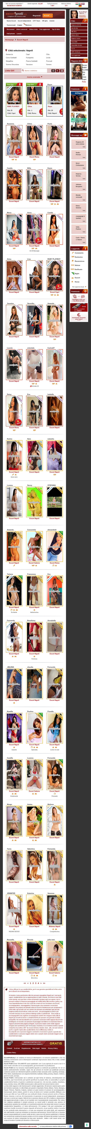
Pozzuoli (49, 61)
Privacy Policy (53, 1048)
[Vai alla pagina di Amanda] (54, 320)
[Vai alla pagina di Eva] (34, 411)
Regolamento (26, 1048)
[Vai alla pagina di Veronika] (34, 320)
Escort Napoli (22, 40)
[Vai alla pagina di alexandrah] (54, 546)
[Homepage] (17, 13)
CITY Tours (36, 21)
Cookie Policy (11, 1052)
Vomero (48, 64)
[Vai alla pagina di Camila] (14, 184)
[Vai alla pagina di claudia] (34, 683)
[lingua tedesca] (80, 6)
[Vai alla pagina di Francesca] (34, 590)
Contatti (9, 1048)
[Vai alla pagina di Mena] (14, 229)
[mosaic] (53, 70)
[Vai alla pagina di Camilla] (14, 774)
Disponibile (74, 42)
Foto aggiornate (44, 29)
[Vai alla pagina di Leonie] (14, 364)
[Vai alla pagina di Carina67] (54, 364)
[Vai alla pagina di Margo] (14, 821)
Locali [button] (19, 33)
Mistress (29, 25)
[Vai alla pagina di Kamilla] (14, 728)
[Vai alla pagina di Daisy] (14, 411)
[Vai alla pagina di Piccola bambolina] (34, 956)
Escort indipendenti (24, 21)
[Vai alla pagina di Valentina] (34, 865)
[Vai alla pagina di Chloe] (34, 140)
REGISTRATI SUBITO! (14, 5)
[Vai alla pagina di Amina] (34, 821)
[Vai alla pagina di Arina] (14, 275)
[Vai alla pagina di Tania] (14, 865)
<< (25, 983)
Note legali (36, 1048)
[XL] (57, 70)
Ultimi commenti (21, 29)
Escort (14, 157)
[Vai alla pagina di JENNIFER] (14, 910)
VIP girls (45, 21)
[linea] (62, 70)
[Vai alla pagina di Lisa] (34, 275)
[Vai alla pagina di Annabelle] (54, 637)
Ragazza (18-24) (76, 25)
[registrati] (79, 14)
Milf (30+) (74, 31)
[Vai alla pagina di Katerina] (34, 910)
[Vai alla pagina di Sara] (34, 455)
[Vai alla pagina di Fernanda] (14, 637)
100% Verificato (75, 52)
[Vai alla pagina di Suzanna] (14, 140)
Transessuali (11, 25)
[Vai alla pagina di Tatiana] (14, 590)
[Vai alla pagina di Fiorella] (54, 728)
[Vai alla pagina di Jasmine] (14, 320)
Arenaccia (9, 54)
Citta (47, 54)
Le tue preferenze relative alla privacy (53, 1126)
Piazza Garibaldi (31, 61)
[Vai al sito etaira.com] (79, 101)
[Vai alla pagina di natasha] (54, 455)
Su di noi (17, 1048)
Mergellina (9, 61)
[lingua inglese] (83, 3)
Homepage (9, 40)
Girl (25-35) (74, 28)
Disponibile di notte (76, 45)
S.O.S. (73, 48)
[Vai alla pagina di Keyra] (54, 184)
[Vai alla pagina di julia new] (54, 956)
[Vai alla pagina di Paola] (54, 140)
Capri (28, 54)
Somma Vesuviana (12, 64)
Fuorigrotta (29, 58)
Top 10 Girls (56, 29)
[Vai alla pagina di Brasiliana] (34, 637)
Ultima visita (33, 29)
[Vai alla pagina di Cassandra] (34, 546)
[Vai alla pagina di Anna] (34, 229)
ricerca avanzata (33, 77)
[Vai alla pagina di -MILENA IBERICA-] (14, 683)
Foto (84, 82)
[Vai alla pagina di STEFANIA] (54, 502)
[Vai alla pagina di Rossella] (14, 956)
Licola (48, 58)
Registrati (37, 16)
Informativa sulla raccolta (28, 1126)
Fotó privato (11, 33)
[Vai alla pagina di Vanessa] (54, 910)
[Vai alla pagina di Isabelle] (54, 411)
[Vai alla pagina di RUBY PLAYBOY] (54, 275)
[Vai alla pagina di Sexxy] (34, 502)
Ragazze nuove (75, 38)
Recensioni (10, 29)
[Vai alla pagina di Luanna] (34, 774)
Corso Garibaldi (11, 58)
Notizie (43, 1048)
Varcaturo (29, 64)
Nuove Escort (11, 21)
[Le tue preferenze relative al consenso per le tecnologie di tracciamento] (87, 1125)
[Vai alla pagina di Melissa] (54, 821)
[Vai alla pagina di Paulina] (34, 728)
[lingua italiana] (80, 3)
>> (44, 983)
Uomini (52, 21)
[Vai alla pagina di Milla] (34, 184)
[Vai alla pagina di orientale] (34, 364)
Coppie (19, 25)
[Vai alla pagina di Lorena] (14, 502)
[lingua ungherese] (76, 3)
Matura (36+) (75, 35)
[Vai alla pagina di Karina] (14, 455)
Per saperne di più (78, 287)
